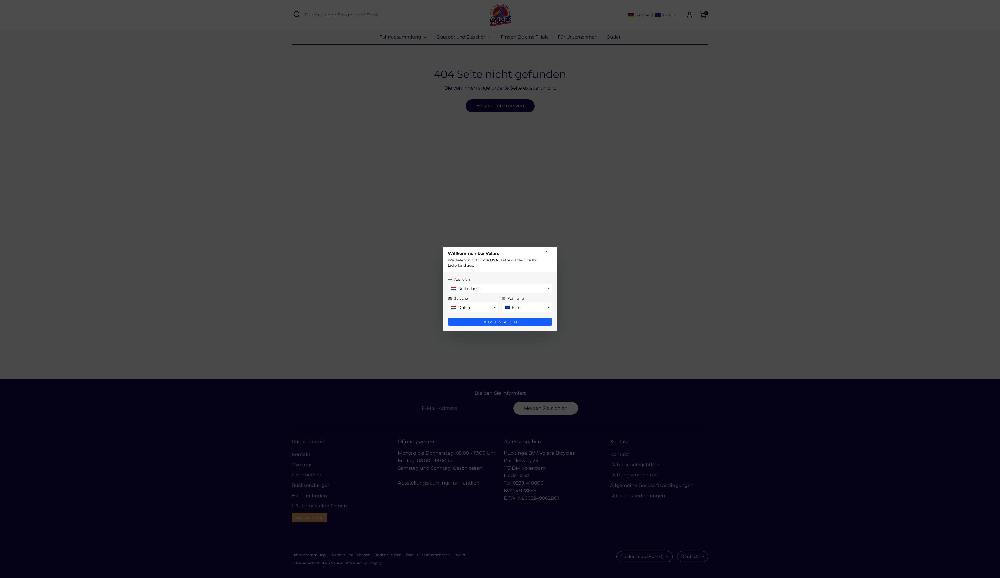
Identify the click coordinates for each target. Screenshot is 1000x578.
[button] (500, 288)
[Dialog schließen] (546, 251)
